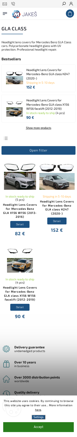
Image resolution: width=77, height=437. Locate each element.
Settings (38, 417)
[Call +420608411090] (14, 4)
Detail (20, 224)
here (38, 409)
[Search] (64, 4)
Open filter (38, 150)
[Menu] (5, 12)
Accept (38, 427)
